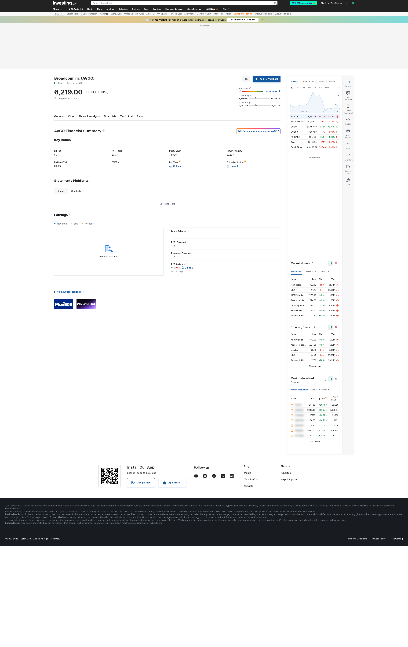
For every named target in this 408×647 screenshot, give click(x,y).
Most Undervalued (299, 390)
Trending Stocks (301, 327)
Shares (58, 14)
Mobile (247, 472)
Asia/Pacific (189, 14)
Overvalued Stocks (283, 14)
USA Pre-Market (204, 14)
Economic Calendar (174, 9)
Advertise (286, 472)
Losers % (324, 271)
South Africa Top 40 (300, 147)
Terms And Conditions (356, 539)
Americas (150, 14)
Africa (228, 14)
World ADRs (116, 14)
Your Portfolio (251, 479)
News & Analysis (89, 116)
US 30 (294, 127)
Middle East (176, 14)
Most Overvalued (320, 390)
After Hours (218, 14)
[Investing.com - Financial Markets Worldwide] (65, 3)
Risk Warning (397, 539)
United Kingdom (90, 14)
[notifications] (347, 2)
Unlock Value (271, 91)
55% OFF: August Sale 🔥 (303, 3)
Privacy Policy (379, 539)
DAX (293, 142)
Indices (294, 81)
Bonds (321, 81)
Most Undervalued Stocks (302, 380)
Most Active (296, 271)
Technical (126, 116)
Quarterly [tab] (76, 191)
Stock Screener (194, 9)
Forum (140, 116)
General (59, 116)
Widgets (248, 486)
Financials (110, 116)
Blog (246, 466)
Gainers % (311, 271)
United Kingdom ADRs (134, 14)
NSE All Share (297, 121)
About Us (285, 466)
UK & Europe (163, 14)
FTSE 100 (295, 137)
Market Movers (300, 263)
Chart (71, 116)
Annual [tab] (61, 191)
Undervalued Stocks (263, 14)
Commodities (308, 81)
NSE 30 (294, 116)
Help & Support (289, 479)
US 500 (294, 132)
